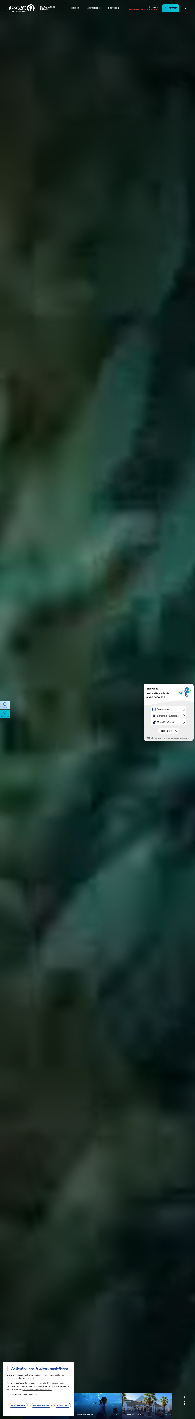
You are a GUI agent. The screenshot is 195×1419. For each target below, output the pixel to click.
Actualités (5, 716)
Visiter (75, 8)
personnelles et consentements (37, 1389)
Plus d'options (41, 1405)
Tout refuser (18, 1405)
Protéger (113, 8)
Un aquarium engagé (47, 8)
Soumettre (63, 1405)
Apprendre (94, 8)
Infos (5, 707)
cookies (33, 1394)
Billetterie (171, 8)
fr (185, 8)
